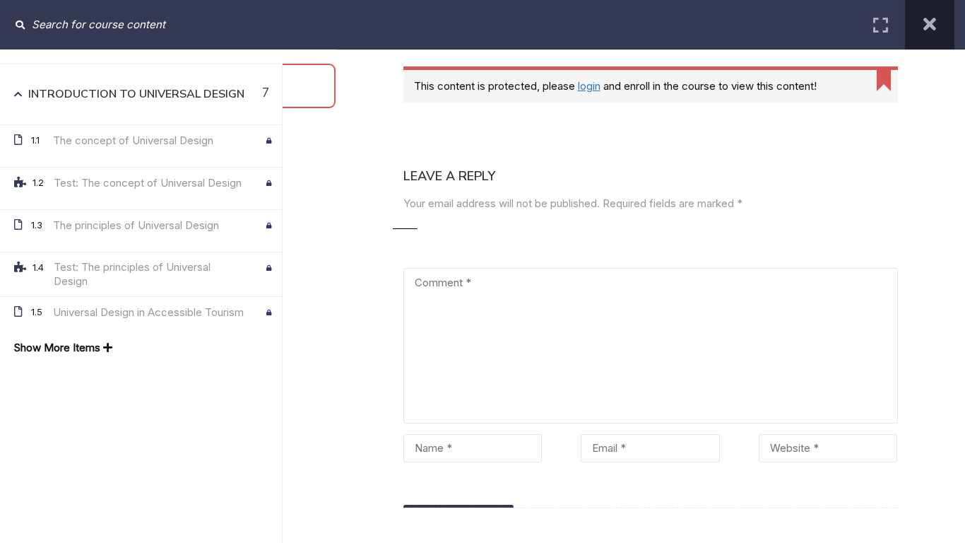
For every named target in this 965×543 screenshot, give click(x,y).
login (589, 86)
